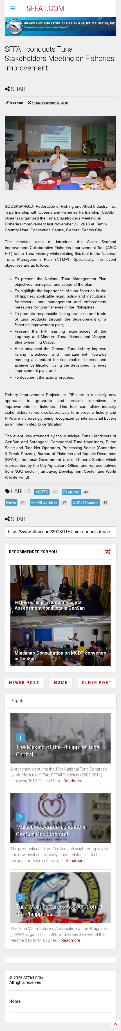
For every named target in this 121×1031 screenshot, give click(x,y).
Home (61, 682)
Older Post (97, 682)
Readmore (73, 781)
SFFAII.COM (45, 8)
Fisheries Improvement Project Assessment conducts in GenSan (50, 605)
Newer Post (24, 682)
